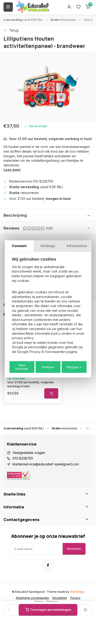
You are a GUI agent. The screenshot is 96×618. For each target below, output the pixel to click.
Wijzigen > (74, 367)
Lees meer (12, 170)
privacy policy (22, 338)
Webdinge (77, 591)
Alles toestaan (22, 367)
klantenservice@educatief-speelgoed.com (46, 464)
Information (77, 246)
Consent (19, 246)
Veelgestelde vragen (29, 453)
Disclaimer (59, 598)
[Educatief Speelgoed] (32, 7)
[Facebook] (48, 565)
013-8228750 (23, 458)
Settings (48, 246)
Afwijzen (48, 367)
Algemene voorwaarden (32, 598)
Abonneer (74, 548)
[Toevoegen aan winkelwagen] (51, 393)
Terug (13, 30)
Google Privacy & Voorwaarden (41, 352)
